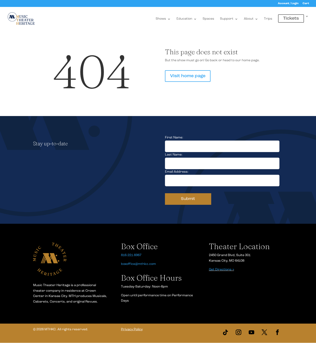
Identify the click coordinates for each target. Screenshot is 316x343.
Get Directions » (221, 269)
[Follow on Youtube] (251, 332)
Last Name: (174, 154)
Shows (161, 19)
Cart (306, 3)
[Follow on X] (264, 332)
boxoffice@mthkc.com (138, 264)
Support (226, 19)
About (249, 19)
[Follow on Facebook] (277, 332)
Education (184, 19)
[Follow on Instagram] (238, 332)
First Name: (174, 137)
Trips (268, 19)
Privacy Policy (132, 329)
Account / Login (288, 3)
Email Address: (177, 172)
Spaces (208, 19)
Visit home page (187, 76)
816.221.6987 (131, 255)
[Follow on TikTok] (225, 332)
